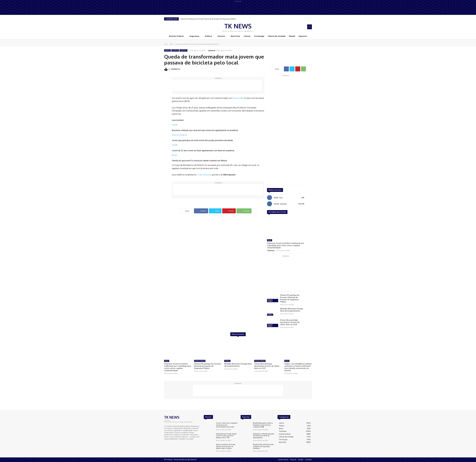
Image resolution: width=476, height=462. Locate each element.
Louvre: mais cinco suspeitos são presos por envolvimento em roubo (227, 425)
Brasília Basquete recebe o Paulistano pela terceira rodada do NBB (263, 425)
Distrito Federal (179, 135)
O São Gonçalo (204, 174)
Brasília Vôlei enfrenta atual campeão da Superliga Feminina (263, 446)
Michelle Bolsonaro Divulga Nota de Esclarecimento (291, 309)
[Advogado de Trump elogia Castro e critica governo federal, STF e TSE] (209, 437)
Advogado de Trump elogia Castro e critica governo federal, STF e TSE (226, 436)
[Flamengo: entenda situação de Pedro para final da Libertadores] (246, 437)
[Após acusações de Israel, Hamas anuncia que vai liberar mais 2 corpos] (209, 448)
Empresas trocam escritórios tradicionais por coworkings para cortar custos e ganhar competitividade (285, 245)
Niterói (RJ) (238, 98)
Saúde (175, 124)
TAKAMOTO (175, 69)
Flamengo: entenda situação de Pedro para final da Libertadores (263, 436)
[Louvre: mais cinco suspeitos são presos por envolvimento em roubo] (209, 426)
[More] (309, 68)
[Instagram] (303, 27)
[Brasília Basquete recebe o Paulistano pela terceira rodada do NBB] (246, 426)
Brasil (171, 44)
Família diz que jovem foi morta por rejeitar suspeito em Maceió (199, 160)
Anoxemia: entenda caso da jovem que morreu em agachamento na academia (205, 130)
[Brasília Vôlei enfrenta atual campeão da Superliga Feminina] (246, 448)
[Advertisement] (217, 85)
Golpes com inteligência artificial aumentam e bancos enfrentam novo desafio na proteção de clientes (298, 367)
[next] (310, 18)
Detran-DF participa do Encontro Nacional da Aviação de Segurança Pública (208, 19)
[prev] (306, 18)
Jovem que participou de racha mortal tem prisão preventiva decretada (202, 140)
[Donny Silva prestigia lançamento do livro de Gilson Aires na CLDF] (272, 323)
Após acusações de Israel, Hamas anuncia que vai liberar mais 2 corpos (226, 446)
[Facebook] (299, 27)
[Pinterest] (297, 68)
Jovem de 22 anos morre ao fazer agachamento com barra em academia (203, 150)
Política (183, 50)
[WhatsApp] (303, 68)
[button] (309, 26)
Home (166, 44)
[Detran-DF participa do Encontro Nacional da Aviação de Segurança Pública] (272, 298)
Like (302, 197)
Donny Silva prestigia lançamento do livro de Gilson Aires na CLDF (290, 322)
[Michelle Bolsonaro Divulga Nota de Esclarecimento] (272, 312)
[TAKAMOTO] (166, 69)
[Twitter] (292, 68)
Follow (301, 204)
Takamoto (271, 250)
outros (175, 50)
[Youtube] (173, 443)
